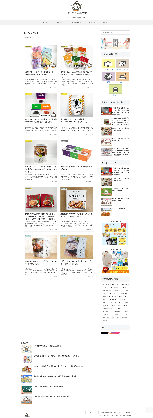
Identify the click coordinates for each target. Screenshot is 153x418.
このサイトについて (92, 412)
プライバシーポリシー (105, 412)
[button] (128, 32)
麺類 (108, 82)
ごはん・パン (108, 69)
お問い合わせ (126, 412)
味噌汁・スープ (122, 69)
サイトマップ (117, 412)
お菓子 (115, 95)
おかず (122, 82)
